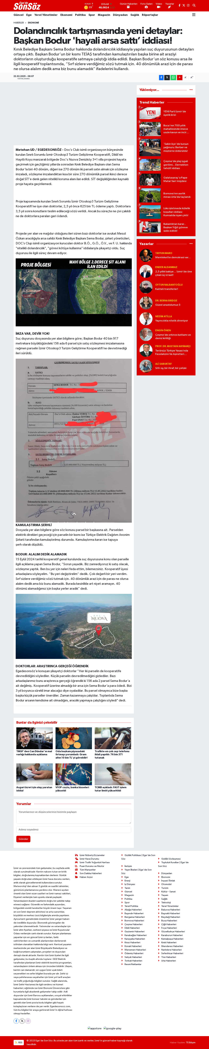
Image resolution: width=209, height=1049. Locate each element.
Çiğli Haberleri (168, 924)
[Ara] (194, 6)
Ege (29, 15)
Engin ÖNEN (163, 330)
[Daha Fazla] (179, 77)
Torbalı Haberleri (133, 961)
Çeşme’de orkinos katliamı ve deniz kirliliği (173, 337)
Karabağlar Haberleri (136, 935)
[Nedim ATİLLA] (146, 318)
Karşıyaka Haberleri (135, 939)
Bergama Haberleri (135, 917)
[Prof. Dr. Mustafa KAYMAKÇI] (146, 350)
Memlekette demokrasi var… (173, 257)
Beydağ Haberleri (170, 917)
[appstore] (95, 1028)
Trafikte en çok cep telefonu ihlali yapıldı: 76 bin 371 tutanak (112, 754)
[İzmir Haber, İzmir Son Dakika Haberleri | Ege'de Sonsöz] (27, 6)
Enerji (127, 880)
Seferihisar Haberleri (172, 953)
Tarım (127, 888)
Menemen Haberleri (135, 950)
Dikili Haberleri (132, 928)
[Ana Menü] (193, 15)
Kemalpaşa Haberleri (172, 939)
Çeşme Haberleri (134, 924)
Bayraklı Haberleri (170, 913)
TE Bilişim (190, 1042)
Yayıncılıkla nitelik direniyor (171, 320)
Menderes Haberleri (172, 946)
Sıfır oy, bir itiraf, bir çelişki (170, 368)
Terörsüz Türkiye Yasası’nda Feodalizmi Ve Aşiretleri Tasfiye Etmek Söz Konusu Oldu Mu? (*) (171, 352)
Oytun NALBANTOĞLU (169, 285)
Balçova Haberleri (170, 909)
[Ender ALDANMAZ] (146, 271)
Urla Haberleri (168, 961)
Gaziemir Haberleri (135, 931)
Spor (91, 15)
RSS (20, 1042)
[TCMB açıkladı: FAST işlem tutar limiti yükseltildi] (113, 774)
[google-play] (112, 1028)
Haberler (19, 23)
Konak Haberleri (133, 946)
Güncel (19, 15)
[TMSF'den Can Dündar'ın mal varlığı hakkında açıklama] (34, 738)
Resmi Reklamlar (133, 964)
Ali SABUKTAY (163, 364)
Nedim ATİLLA (163, 316)
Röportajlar (150, 15)
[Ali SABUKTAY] (146, 366)
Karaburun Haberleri (172, 935)
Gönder (23, 839)
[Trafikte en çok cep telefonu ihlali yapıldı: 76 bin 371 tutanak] (113, 738)
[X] (22, 1021)
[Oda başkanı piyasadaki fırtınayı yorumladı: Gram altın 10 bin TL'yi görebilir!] (74, 738)
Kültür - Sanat (168, 891)
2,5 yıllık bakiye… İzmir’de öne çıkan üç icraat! (173, 273)
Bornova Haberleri (134, 920)
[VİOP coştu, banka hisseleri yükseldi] (74, 774)
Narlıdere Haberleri (171, 950)
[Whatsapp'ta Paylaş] (173, 77)
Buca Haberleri (169, 920)
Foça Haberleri (169, 928)
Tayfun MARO (163, 253)
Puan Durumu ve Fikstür (92, 866)
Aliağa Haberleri (133, 909)
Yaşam (164, 895)
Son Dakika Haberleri (91, 873)
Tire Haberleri (168, 957)
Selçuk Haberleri (133, 957)
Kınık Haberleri (169, 942)
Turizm (164, 888)
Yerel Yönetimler (46, 15)
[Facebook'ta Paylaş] (161, 77)
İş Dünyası (130, 884)
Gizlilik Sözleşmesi (171, 859)
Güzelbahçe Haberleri (173, 931)
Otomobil (166, 884)
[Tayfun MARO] (146, 255)
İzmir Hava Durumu (89, 859)
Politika (80, 15)
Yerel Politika (131, 906)
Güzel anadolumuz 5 (167, 305)
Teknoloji (166, 902)
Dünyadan (120, 15)
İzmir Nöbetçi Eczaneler (92, 855)
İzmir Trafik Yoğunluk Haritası (95, 862)
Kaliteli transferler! (166, 289)
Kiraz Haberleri (132, 942)
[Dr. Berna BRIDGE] (146, 302)
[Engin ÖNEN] (146, 334)
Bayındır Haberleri (134, 913)
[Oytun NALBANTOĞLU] (146, 287)
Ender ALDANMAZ (166, 267)
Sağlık (134, 15)
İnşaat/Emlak (168, 880)
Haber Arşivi (86, 877)
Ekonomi (66, 15)
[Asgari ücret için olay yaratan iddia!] (34, 774)
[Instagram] (28, 1021)
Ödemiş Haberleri (134, 953)
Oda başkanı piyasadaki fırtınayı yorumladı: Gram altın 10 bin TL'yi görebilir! (72, 754)
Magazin (104, 15)
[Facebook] (16, 1021)
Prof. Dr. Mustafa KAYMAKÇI (172, 346)
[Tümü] (191, 90)
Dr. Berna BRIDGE (166, 300)
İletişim (128, 866)
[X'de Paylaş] (167, 77)
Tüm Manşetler (88, 870)
